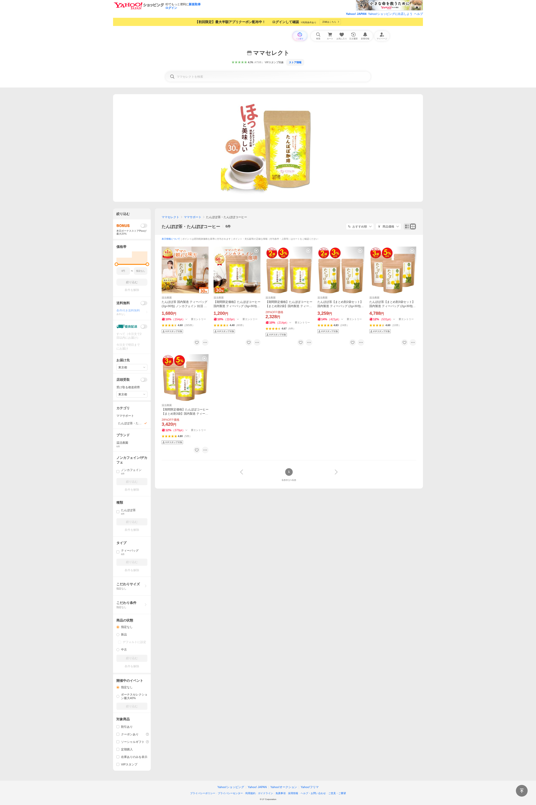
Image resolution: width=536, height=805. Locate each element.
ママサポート (192, 217)
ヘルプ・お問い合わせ (313, 793)
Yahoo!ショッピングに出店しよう (390, 13)
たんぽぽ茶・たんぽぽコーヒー (191, 226)
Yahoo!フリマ (310, 787)
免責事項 (281, 793)
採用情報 (293, 793)
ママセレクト (170, 217)
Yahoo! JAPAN (356, 13)
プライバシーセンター (230, 793)
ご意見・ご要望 (337, 793)
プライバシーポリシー (202, 793)
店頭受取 (123, 379)
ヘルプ (418, 13)
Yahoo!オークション (283, 787)
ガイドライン (265, 793)
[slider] (116, 264)
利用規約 (250, 793)
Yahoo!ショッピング (230, 787)
